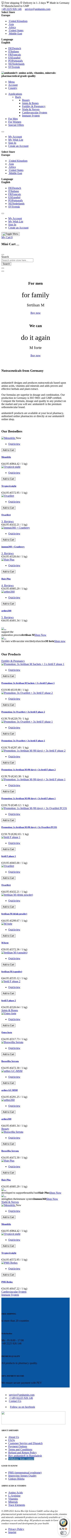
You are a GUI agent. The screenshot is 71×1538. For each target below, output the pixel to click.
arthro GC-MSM (9, 1090)
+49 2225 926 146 (11, 9)
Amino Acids (15, 1492)
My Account (15, 136)
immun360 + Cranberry (13, 546)
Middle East (15, 33)
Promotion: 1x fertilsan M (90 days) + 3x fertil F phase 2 (28, 769)
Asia (11, 24)
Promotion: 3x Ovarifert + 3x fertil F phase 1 (23, 740)
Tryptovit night (8, 486)
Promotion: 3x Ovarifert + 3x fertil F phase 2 (23, 712)
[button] (35, 15)
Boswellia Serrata (10, 1061)
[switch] (63, 1533)
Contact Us (15, 1401)
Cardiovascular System (34, 112)
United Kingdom (17, 21)
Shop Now (40, 634)
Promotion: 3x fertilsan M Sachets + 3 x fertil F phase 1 (28, 683)
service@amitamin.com (37, 9)
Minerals (13, 1501)
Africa (12, 27)
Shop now (59, 641)
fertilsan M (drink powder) (14, 913)
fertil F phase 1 (8, 856)
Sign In (12, 142)
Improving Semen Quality (22, 1475)
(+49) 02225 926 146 (21, 1397)
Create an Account (18, 145)
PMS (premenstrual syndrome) (25, 1472)
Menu (11, 81)
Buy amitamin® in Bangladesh (25, 1455)
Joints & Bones (30, 103)
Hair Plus (6, 578)
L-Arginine (14, 1495)
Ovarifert (6, 514)
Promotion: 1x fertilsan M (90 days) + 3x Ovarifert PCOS (29, 827)
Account (13, 84)
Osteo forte (6, 1032)
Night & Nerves (30, 109)
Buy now (36, 312)
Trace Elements (16, 1505)
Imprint (12, 1532)
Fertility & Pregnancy (33, 106)
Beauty (26, 100)
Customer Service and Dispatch (25, 1443)
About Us (13, 1437)
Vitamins (13, 1498)
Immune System (31, 115)
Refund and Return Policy (22, 1452)
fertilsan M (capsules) (11, 971)
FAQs (11, 1440)
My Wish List (15, 139)
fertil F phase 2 (8, 1000)
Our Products (9, 250)
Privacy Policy (16, 1529)
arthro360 (6, 610)
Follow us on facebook (22, 1406)
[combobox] (17, 260)
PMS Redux (7, 1282)
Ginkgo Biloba (16, 1478)
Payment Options (17, 1446)
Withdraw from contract (21, 1458)
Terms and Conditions (20, 1449)
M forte (5, 942)
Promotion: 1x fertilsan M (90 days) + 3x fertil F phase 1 (28, 798)
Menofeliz (6, 457)
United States (15, 30)
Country (12, 88)
